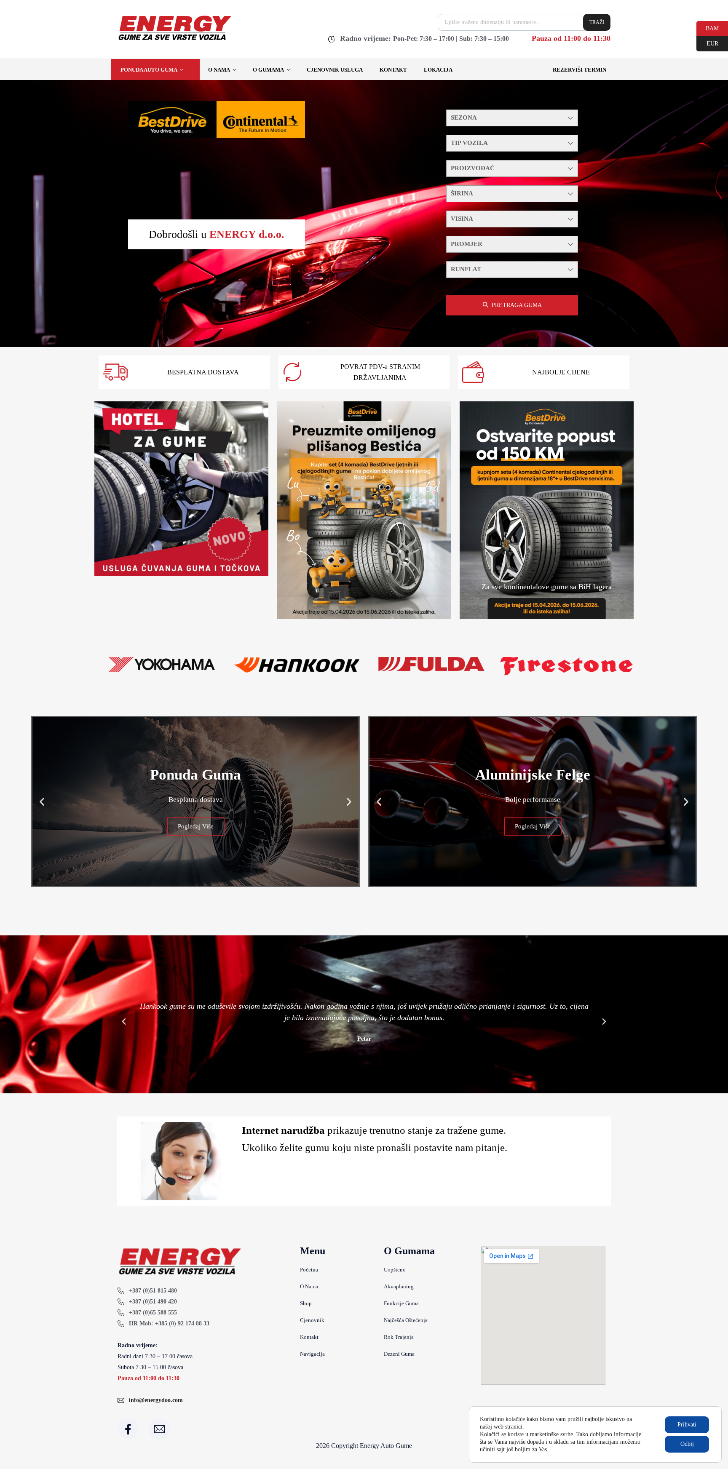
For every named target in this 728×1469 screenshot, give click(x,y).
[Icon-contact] (159, 1429)
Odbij (687, 1444)
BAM (707, 28)
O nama (219, 70)
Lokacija (438, 70)
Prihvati (686, 1424)
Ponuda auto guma (148, 70)
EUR (707, 43)
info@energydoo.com (156, 1400)
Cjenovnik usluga (335, 70)
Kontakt (393, 70)
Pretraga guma (517, 305)
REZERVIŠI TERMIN (579, 70)
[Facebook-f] (128, 1429)
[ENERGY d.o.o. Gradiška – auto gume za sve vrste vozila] (174, 40)
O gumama (268, 70)
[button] (42, 801)
